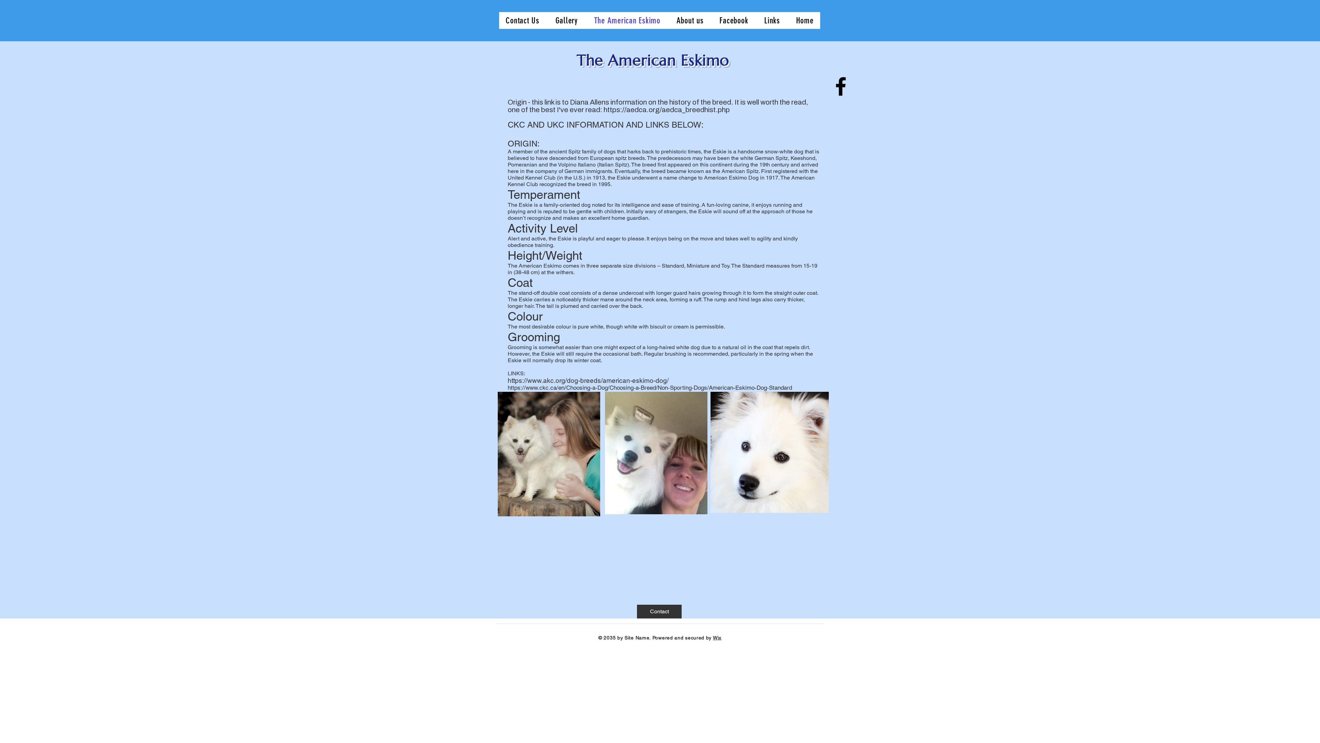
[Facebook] (840, 86)
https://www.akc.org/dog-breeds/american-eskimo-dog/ (589, 380)
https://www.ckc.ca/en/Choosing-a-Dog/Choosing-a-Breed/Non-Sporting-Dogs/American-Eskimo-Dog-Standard (650, 387)
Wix (717, 637)
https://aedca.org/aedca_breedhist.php (667, 110)
